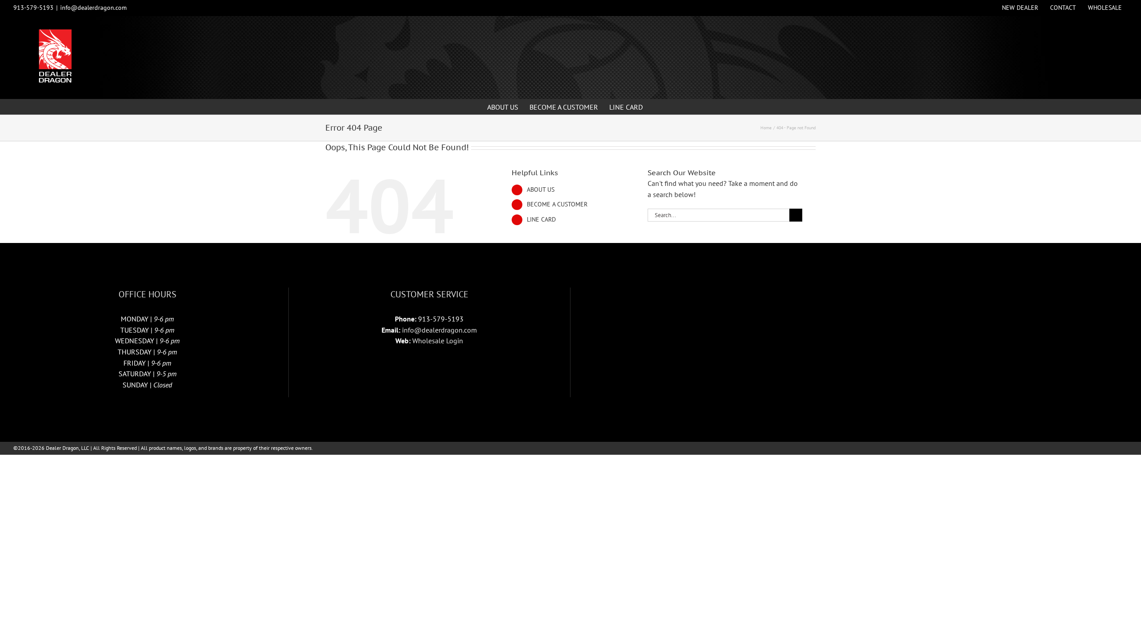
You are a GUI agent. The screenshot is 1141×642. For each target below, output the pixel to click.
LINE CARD (541, 219)
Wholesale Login (437, 340)
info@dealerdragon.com (93, 8)
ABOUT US (540, 189)
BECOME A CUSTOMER (557, 204)
